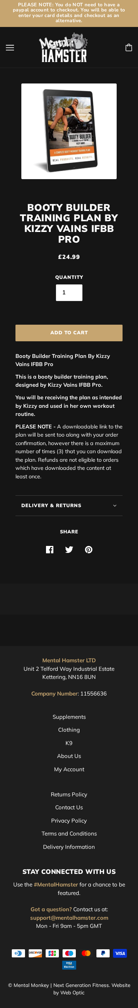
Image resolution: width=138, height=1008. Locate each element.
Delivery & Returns (51, 505)
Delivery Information (69, 846)
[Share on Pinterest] (88, 549)
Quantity (69, 277)
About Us (69, 755)
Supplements (69, 716)
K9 (69, 742)
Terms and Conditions (69, 833)
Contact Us (69, 807)
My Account (69, 769)
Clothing (69, 729)
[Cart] (129, 47)
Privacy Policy (69, 820)
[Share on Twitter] (69, 549)
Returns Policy (69, 794)
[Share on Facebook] (49, 549)
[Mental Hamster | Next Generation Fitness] (63, 46)
